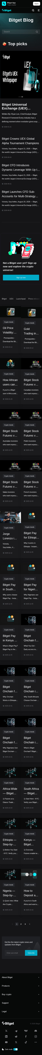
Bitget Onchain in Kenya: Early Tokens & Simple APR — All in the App (31, 740)
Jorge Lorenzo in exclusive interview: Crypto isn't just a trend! (10, 536)
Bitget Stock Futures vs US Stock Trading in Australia (10, 433)
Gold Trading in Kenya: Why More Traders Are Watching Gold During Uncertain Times (31, 331)
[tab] (21, 977)
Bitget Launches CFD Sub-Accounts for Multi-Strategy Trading (18, 194)
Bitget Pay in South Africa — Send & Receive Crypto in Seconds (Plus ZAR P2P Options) (9, 587)
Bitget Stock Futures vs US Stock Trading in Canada (31, 382)
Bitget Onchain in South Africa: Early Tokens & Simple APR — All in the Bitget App (31, 689)
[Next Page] (30, 924)
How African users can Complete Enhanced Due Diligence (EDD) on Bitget (10, 382)
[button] (21, 977)
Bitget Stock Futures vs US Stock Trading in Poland (31, 433)
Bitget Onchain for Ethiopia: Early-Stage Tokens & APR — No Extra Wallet (10, 689)
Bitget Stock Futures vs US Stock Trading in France (31, 484)
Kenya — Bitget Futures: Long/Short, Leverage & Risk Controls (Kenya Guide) (31, 842)
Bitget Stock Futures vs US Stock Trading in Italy (10, 484)
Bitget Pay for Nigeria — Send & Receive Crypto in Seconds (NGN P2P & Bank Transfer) (30, 587)
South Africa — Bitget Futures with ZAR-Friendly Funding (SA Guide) (31, 791)
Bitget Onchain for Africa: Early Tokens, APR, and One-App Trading (31, 638)
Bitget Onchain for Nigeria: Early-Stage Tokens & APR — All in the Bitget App (10, 740)
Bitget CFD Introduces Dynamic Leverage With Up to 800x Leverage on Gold (20, 168)
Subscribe (31, 953)
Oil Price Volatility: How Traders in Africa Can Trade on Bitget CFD (9, 330)
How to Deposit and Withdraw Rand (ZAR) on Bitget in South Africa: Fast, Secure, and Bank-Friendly (31, 893)
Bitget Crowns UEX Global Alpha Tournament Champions (20, 141)
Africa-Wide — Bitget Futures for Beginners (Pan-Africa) (10, 791)
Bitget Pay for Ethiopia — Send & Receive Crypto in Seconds (31, 535)
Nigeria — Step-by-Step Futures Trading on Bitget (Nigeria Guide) (9, 893)
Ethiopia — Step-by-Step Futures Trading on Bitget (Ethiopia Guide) (9, 842)
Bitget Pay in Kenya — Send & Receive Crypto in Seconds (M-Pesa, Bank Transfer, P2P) (10, 638)
